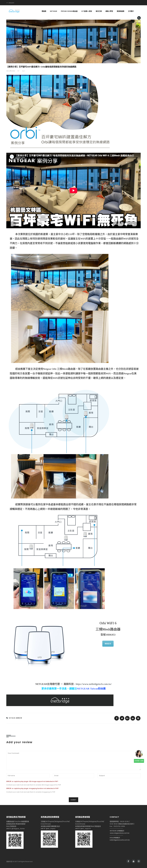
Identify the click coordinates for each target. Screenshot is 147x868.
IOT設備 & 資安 (86, 11)
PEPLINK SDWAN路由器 (69, 11)
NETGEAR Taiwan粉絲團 (91, 688)
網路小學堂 (109, 11)
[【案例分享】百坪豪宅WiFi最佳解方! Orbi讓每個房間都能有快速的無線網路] (116, 718)
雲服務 (44, 11)
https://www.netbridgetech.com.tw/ (94, 684)
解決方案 (99, 11)
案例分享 (19, 718)
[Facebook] (136, 3)
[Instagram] (139, 3)
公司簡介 (131, 11)
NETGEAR (53, 11)
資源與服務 (120, 11)
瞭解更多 (108, 644)
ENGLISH (11, 3)
